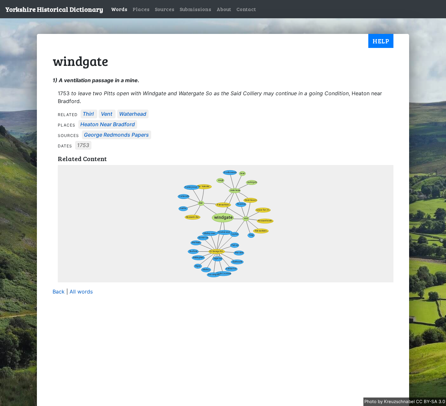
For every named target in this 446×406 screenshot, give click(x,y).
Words (119, 9)
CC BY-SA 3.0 (430, 401)
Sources (164, 9)
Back (59, 291)
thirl (88, 114)
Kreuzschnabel (400, 401)
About (223, 9)
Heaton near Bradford (107, 124)
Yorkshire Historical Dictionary (54, 9)
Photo (371, 401)
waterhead (132, 114)
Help (381, 41)
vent (106, 114)
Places (141, 9)
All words (81, 291)
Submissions (195, 9)
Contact (246, 9)
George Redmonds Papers (116, 135)
